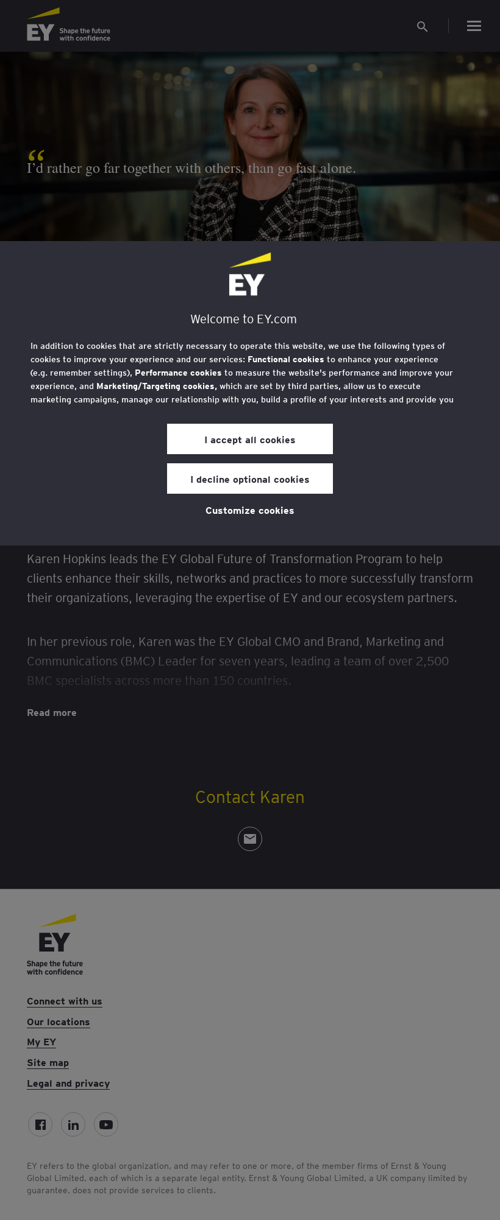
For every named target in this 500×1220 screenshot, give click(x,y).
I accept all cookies (250, 439)
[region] (250, 393)
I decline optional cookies (250, 478)
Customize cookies (250, 509)
